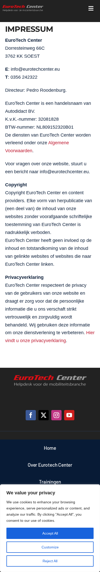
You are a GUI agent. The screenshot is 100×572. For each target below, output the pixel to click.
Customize (50, 547)
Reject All (50, 561)
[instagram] (56, 415)
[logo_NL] (22, 6)
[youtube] (69, 415)
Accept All (50, 533)
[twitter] (43, 415)
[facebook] (31, 415)
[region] (50, 528)
